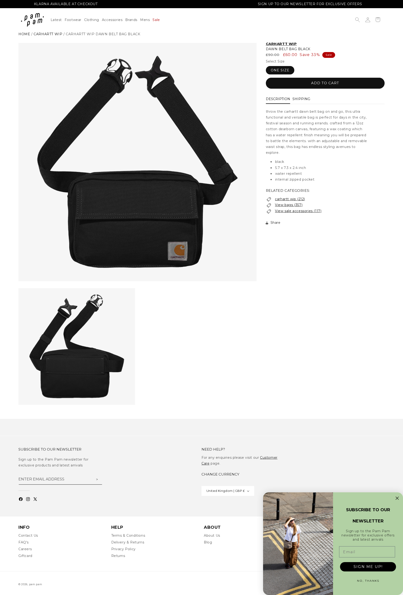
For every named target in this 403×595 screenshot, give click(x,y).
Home (24, 34)
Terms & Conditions (128, 535)
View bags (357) (288, 205)
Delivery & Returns (127, 542)
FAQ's (23, 542)
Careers (25, 549)
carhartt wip (48, 34)
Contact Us (28, 535)
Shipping (301, 99)
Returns (118, 556)
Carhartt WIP (281, 44)
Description (278, 99)
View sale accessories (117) (298, 211)
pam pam (35, 584)
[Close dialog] (397, 498)
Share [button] (276, 222)
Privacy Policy (123, 549)
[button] (93, 20)
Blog (208, 542)
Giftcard (25, 556)
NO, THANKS (368, 580)
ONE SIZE (280, 70)
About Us (212, 535)
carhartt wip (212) (290, 199)
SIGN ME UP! (368, 566)
